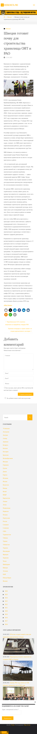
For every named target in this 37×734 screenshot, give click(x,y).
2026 (6, 591)
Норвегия (5, 511)
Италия (5, 481)
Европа (5, 475)
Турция (5, 541)
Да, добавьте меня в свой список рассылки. (19, 398)
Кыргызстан (6, 498)
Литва (5, 505)
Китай (5, 491)
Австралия (6, 432)
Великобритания (8, 458)
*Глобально (6, 428)
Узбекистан (6, 544)
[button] (6, 310)
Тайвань (5, 538)
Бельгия (5, 448)
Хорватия (5, 558)
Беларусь (5, 445)
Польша (5, 515)
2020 (6, 611)
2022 (6, 604)
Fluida (13, 725)
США (4, 531)
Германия (5, 465)
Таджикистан (7, 534)
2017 (6, 621)
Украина (5, 548)
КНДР (5, 495)
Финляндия (6, 551)
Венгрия (5, 462)
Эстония (5, 571)
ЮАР (4, 574)
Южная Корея (7, 578)
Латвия (5, 501)
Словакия (5, 525)
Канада (5, 488)
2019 (6, 614)
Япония (5, 581)
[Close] (35, 702)
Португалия (6, 518)
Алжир (5, 438)
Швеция (9, 17)
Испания (5, 478)
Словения (6, 528)
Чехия (4, 561)
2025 (6, 594)
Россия (5, 521)
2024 (6, 598)
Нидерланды (6, 508)
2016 (6, 624)
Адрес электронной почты (10, 709)
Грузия (5, 468)
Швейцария (6, 564)
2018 (6, 618)
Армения (5, 442)
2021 (6, 608)
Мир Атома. (27, 725)
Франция (5, 554)
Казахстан (6, 485)
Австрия (5, 435)
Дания (5, 471)
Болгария (5, 452)
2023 (6, 601)
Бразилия (5, 455)
